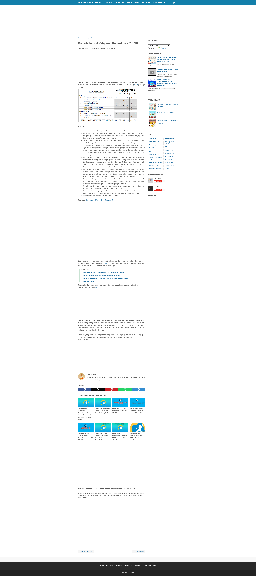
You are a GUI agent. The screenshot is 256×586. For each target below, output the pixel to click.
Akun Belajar (153, 145)
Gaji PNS (151, 148)
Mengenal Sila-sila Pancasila (165, 112)
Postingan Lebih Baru (86, 551)
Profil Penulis (110, 566)
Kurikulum (120, 2)
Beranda (101, 566)
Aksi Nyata (152, 138)
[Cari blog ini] (177, 2)
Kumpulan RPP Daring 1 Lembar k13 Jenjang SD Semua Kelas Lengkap (106, 278)
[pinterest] (111, 389)
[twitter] (98, 389)
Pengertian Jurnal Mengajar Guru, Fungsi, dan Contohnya (102, 275)
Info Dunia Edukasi (90, 2)
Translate (164, 48)
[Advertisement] (128, 20)
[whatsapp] (125, 389)
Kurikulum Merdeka (155, 168)
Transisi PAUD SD (169, 165)
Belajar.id (146, 2)
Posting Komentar (109, 48)
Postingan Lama (139, 551)
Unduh (97, 287)
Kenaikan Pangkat (154, 165)
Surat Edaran (168, 162)
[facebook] (85, 389)
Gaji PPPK (152, 151)
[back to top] (252, 582)
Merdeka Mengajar (170, 138)
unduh (136, 85)
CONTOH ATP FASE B (90, 281)
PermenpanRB (169, 159)
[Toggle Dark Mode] (174, 2)
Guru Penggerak (159, 2)
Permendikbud (169, 156)
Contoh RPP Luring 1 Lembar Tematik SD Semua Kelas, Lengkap (104, 272)
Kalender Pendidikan (155, 162)
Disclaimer (137, 566)
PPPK (166, 147)
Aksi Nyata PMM (133, 2)
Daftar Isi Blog (128, 566)
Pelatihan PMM (169, 150)
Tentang (154, 566)
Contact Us (118, 566)
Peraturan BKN (169, 153)
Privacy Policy (146, 566)
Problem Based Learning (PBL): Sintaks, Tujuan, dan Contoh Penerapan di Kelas (167, 59)
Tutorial (109, 2)
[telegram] (139, 389)
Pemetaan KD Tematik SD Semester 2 (99, 200)
